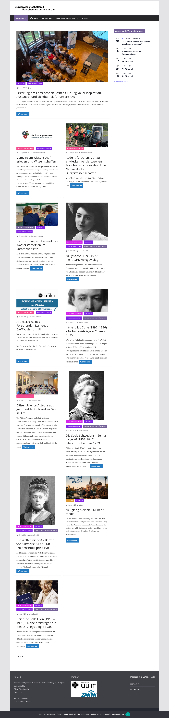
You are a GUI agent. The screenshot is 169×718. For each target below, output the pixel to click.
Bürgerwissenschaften (41, 18)
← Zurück (18, 656)
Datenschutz (135, 689)
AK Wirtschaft (127, 61)
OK (128, 714)
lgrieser (32, 88)
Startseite (21, 18)
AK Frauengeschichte (74, 242)
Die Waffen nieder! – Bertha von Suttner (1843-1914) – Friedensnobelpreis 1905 (35, 544)
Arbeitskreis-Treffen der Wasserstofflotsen (131, 52)
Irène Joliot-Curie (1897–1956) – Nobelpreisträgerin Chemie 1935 (86, 331)
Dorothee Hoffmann (39, 152)
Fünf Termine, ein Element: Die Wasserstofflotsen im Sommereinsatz (37, 245)
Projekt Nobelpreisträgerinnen (95, 246)
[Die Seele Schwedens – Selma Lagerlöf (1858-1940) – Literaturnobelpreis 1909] (87, 395)
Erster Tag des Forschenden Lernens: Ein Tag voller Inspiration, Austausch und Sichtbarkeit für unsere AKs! (59, 95)
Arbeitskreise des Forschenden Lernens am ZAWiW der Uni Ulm (33, 325)
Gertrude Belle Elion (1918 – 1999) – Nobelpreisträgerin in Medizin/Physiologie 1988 (36, 623)
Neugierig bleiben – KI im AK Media (85, 512)
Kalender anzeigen (121, 81)
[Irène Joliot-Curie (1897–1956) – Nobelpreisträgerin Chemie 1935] (87, 300)
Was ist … (86, 18)
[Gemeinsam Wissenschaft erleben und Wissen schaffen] (37, 135)
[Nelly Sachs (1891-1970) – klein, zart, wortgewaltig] (87, 221)
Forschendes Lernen (65, 18)
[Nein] (166, 714)
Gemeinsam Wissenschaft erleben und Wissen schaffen (36, 159)
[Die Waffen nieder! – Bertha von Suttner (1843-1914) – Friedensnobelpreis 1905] (37, 500)
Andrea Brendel (83, 251)
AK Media (70, 500)
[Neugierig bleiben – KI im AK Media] (87, 487)
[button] (76, 18)
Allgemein (20, 83)
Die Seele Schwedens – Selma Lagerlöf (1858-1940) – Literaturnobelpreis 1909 (86, 439)
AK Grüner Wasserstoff (25, 227)
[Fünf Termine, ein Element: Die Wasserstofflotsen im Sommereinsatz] (37, 214)
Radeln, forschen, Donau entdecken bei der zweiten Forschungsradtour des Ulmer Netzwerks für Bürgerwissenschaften (86, 165)
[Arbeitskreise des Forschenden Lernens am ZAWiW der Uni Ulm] (37, 300)
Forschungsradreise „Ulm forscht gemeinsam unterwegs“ (136, 42)
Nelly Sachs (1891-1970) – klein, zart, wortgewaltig (83, 258)
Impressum (134, 684)
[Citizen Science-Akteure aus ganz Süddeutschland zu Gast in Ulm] (37, 382)
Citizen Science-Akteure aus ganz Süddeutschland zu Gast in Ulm (36, 409)
